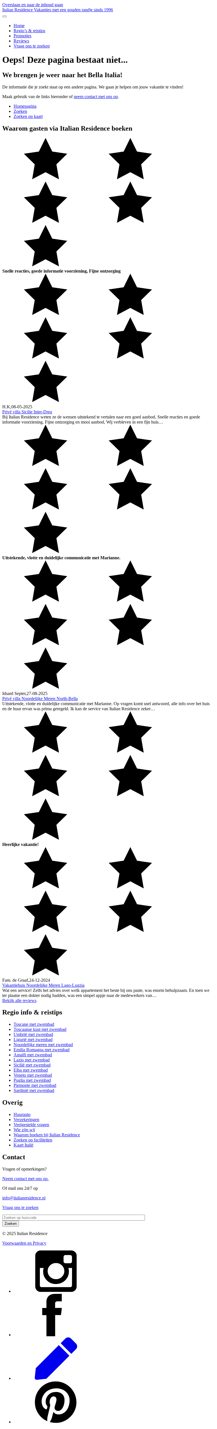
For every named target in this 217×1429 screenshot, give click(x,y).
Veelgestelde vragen (31, 1124)
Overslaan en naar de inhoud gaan (32, 4)
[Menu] (4, 16)
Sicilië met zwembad (32, 1065)
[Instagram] (56, 1291)
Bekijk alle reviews (19, 1000)
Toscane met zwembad (34, 1024)
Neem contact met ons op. (25, 1178)
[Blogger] (56, 1378)
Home (19, 25)
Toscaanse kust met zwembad (40, 1029)
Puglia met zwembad (32, 1080)
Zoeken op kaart (28, 116)
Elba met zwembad (31, 1070)
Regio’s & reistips (29, 30)
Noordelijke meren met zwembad (43, 1044)
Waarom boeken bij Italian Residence (47, 1134)
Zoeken (20, 111)
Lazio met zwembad (32, 1059)
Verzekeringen (26, 1119)
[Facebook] (56, 1334)
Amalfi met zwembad (33, 1054)
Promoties (22, 35)
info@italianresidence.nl (23, 1197)
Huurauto (22, 1114)
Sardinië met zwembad (34, 1090)
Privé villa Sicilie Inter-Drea (27, 411)
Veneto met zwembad (33, 1075)
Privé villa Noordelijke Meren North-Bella (40, 698)
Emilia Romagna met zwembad (42, 1049)
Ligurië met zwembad (33, 1039)
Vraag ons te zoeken (32, 46)
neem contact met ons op (96, 96)
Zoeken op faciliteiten (33, 1139)
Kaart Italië (23, 1145)
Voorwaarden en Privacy (24, 1243)
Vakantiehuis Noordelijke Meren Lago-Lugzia (43, 985)
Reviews (21, 40)
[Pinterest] (56, 1421)
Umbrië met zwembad (33, 1034)
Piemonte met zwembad (35, 1085)
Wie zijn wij (24, 1129)
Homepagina (25, 106)
